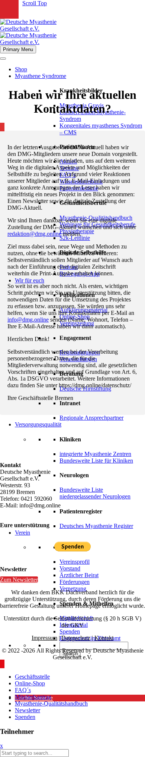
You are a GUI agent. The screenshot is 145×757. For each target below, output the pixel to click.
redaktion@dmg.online (34, 234)
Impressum (44, 638)
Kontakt (103, 638)
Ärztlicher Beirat (79, 575)
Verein (22, 532)
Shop (21, 69)
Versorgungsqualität (38, 424)
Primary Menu (18, 49)
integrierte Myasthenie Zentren (95, 454)
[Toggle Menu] (3, 58)
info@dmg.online (28, 319)
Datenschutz (75, 638)
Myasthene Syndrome (40, 76)
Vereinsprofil (74, 562)
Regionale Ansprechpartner (91, 418)
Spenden (69, 631)
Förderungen (74, 582)
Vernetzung (72, 588)
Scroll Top (34, 3)
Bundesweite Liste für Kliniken (96, 460)
